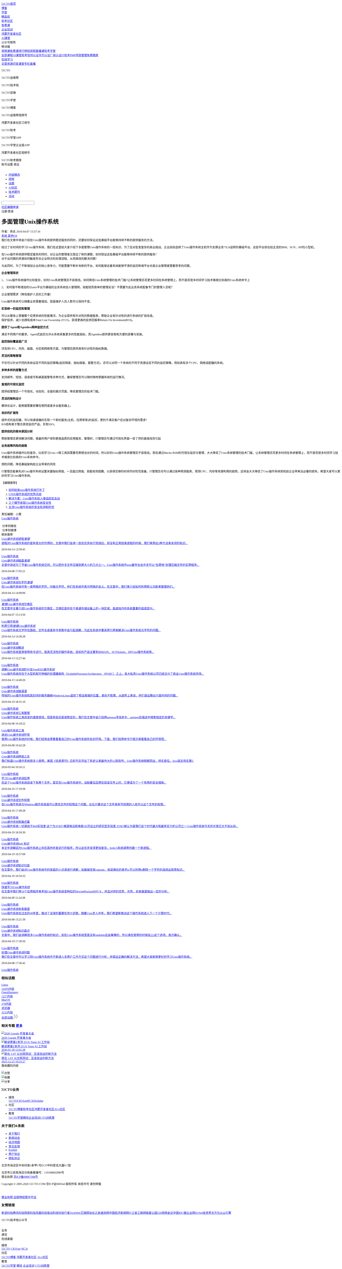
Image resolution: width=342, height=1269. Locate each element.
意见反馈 (14, 1146)
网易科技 (30, 1212)
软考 (24, 55)
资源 (10, 63)
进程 (15, 538)
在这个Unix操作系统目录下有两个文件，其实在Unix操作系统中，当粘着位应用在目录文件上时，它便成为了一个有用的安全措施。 (84, 782)
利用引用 (18, 625)
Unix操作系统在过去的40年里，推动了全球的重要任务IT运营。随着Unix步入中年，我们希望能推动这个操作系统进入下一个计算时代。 (86, 913)
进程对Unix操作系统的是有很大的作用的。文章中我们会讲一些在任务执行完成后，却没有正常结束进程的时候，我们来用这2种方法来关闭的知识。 (94, 543)
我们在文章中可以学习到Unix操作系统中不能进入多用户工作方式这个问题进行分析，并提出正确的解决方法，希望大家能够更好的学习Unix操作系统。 (96, 956)
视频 (11, 179)
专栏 (27, 63)
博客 (4, 8)
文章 (4, 63)
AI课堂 (5, 38)
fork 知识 (15, 843)
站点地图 (14, 1142)
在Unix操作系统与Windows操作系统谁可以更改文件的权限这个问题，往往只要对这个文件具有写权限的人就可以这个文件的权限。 (83, 804)
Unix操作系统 (10, 518)
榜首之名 (15, 756)
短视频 (31, 50)
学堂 (4, 12)
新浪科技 (7, 1212)
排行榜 (23, 50)
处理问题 (15, 952)
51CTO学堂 (16, 1117)
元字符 (17, 582)
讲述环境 (15, 734)
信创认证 (33, 55)
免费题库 (92, 55)
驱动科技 (52, 1212)
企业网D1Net (194, 1212)
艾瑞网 (85, 1212)
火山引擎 (225, 1212)
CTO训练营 (47, 1117)
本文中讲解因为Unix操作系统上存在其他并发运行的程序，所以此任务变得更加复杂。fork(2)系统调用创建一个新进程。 (76, 847)
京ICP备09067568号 (26, 1176)
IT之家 (133, 1212)
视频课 (5, 50)
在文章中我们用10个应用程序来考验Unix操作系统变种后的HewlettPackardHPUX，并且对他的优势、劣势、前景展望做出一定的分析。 (85, 891)
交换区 (17, 604)
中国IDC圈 (179, 1212)
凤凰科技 (41, 1212)
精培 (26, 1117)
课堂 (21, 63)
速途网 (104, 1212)
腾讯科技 (18, 1212)
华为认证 (44, 55)
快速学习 (15, 887)
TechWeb (75, 1212)
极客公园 (151, 1212)
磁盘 (15, 560)
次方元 (215, 1212)
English (13, 1149)
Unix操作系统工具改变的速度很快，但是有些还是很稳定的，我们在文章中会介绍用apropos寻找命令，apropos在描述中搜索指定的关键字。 (88, 717)
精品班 (5, 16)
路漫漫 (14, 691)
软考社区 (7, 20)
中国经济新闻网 (119, 1212)
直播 (33, 63)
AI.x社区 (59, 1109)
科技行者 (64, 1212)
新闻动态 (14, 1137)
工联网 (141, 1212)
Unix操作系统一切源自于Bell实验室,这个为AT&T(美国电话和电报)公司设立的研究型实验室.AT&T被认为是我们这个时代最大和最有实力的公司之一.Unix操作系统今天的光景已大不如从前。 (120, 826)
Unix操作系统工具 (12, 730)
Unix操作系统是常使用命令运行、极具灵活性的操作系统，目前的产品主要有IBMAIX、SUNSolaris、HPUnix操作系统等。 (78, 652)
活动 (11, 196)
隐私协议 (14, 1158)
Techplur (38, 1100)
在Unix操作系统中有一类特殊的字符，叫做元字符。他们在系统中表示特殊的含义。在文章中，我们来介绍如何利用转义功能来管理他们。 (88, 586)
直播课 (40, 50)
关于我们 (14, 1133)
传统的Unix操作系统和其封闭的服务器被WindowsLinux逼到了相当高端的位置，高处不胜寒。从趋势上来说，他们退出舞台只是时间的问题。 (89, 695)
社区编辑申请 (10, 207)
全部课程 (7, 55)
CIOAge (22, 1100)
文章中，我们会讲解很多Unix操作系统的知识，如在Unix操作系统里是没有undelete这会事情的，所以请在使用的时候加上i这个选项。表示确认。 (92, 935)
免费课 (5, 25)
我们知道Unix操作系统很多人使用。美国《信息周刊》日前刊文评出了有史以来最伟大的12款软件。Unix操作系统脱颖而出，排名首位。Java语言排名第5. (97, 760)
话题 (11, 183)
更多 (19, 1026)
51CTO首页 (8, 3)
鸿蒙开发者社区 (11, 33)
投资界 (207, 1212)
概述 (12, 647)
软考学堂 (50, 50)
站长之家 (94, 1212)
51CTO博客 (16, 1109)
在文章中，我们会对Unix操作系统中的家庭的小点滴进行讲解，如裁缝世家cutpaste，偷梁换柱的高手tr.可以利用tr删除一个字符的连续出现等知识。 (93, 869)
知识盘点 (15, 930)
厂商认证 (55, 55)
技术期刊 (14, 191)
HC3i (30, 1100)
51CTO (13, 1100)
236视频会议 (165, 1212)
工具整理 (15, 713)
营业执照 (7, 1197)
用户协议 (14, 1154)
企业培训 (7, 29)
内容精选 (14, 174)
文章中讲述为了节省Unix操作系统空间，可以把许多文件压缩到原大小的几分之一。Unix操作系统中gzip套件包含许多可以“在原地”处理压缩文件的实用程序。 (100, 564)
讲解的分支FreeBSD (28, 669)
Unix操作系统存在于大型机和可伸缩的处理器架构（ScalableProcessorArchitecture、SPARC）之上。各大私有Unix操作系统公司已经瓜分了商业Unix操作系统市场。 (102, 673)
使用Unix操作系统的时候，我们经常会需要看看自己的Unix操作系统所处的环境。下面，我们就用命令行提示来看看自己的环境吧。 (84, 739)
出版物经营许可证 (25, 1197)
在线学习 (7, 59)
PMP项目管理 (78, 55)
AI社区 (13, 187)
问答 (16, 63)
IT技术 (65, 55)
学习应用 (15, 778)
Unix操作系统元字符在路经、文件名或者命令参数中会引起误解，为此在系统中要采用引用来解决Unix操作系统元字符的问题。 (81, 630)
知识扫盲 (15, 865)
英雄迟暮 (15, 821)
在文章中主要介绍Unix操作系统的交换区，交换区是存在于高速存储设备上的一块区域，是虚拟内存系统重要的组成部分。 (78, 608)
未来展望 (15, 908)
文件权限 (15, 800)
